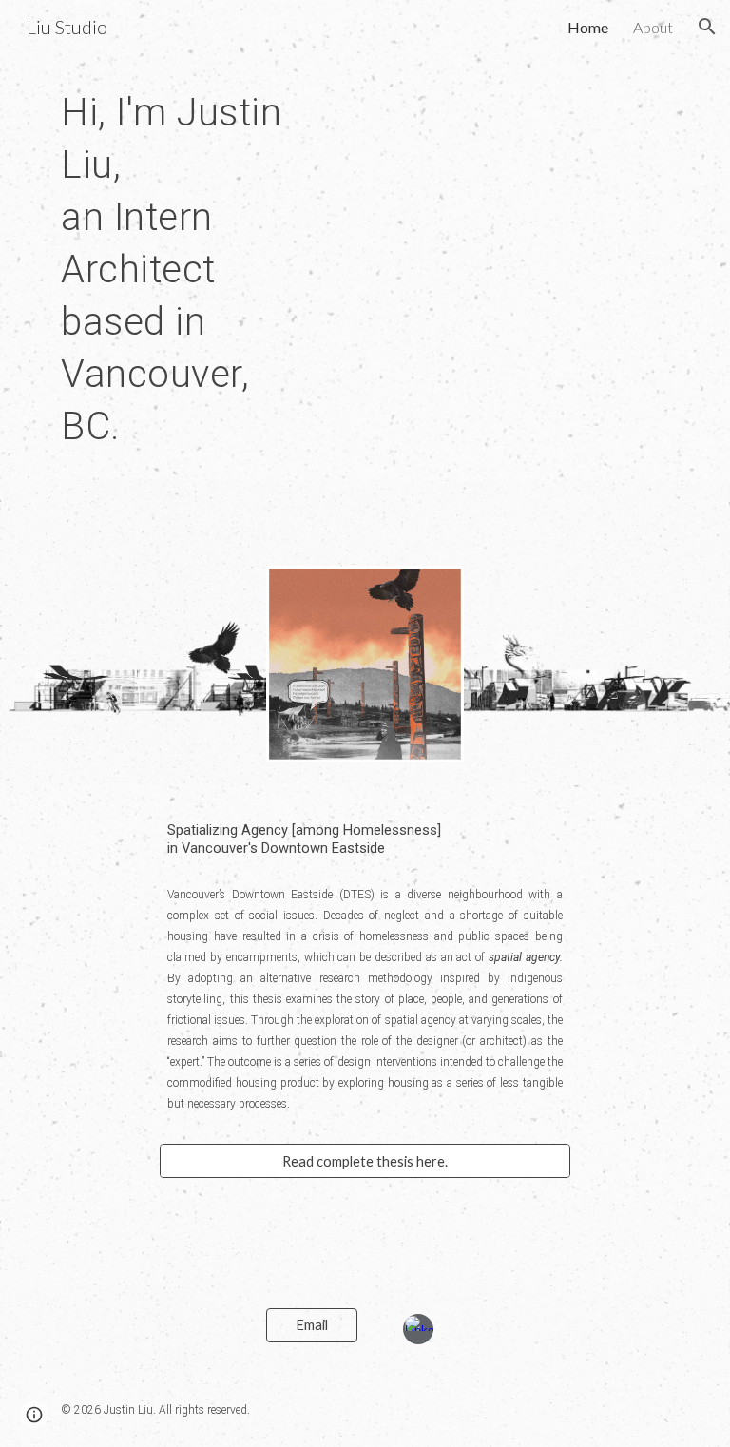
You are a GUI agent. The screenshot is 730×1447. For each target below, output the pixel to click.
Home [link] (587, 27)
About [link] (653, 27)
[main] (178, 266)
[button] (707, 26)
